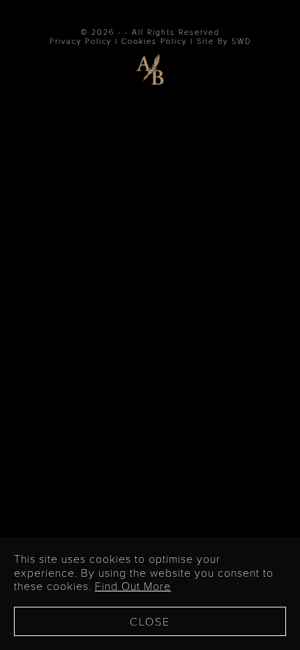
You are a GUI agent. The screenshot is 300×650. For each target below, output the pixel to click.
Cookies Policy (154, 41)
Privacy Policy (81, 41)
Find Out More (133, 585)
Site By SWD (224, 41)
